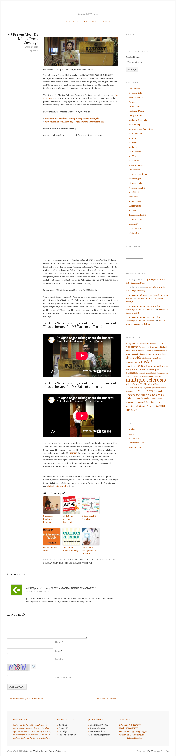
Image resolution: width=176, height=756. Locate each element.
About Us (63, 725)
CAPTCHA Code (63, 677)
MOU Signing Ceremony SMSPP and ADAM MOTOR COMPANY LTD (61, 588)
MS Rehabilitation (157, 373)
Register (132, 429)
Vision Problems (136, 219)
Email (58, 650)
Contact (106, 22)
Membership (134, 124)
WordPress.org (135, 447)
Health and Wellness (138, 111)
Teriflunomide (154, 402)
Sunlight (144, 402)
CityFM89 (152, 343)
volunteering (154, 406)
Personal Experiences (138, 174)
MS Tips (132, 156)
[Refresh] (33, 667)
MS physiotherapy (142, 373)
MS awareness (139, 363)
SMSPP (141, 391)
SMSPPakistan (156, 391)
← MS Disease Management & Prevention (25, 698)
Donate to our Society (99, 725)
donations (132, 347)
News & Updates (136, 165)
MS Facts (133, 142)
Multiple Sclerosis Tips (135, 384)
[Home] (88, 10)
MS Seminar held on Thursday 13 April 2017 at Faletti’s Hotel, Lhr (74, 121)
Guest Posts (134, 106)
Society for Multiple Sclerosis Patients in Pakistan (145, 396)
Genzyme (154, 347)
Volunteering (135, 228)
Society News (92, 559)
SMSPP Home (71, 22)
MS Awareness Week (50, 549)
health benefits (138, 350)
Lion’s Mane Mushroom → (107, 698)
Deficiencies (134, 88)
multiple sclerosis (63, 563)
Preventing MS (135, 178)
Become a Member (140, 343)
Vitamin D (133, 224)
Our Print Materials (67, 734)
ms (110, 559)
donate (162, 343)
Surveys (132, 210)
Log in (131, 434)
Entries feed (134, 438)
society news (157, 398)
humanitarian (150, 350)
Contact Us (63, 728)
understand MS (132, 406)
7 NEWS (73, 453)
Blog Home (90, 22)
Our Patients (134, 169)
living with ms (136, 357)
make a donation (153, 358)
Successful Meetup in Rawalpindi (48, 519)
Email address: (133, 57)
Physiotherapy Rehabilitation (154, 387)
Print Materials (135, 183)
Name (59, 642)
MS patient (132, 369)
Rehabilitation (135, 192)
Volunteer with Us (97, 731)
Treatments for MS (137, 215)
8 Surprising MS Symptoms (89, 517)
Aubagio (129, 343)
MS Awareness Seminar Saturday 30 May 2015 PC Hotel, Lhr (72, 118)
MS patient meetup (147, 369)
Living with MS (60, 559)
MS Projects (134, 147)
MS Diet (132, 138)
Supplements (135, 205)
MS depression (135, 133)
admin (35, 50)
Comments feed (136, 442)
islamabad (160, 353)
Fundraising (134, 102)
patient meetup (83, 563)
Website (59, 659)
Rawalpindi (130, 391)
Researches (134, 196)
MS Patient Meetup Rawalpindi (68, 519)
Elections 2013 (135, 93)
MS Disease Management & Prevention (89, 550)
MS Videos (134, 160)
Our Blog (63, 731)
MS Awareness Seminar (155, 366)
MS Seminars (77, 559)
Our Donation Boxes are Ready (70, 549)
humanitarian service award (143, 354)
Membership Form (133, 362)
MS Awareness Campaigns (141, 129)
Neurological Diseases (153, 384)
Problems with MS (137, 187)
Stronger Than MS (133, 402)
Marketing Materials (138, 120)
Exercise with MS (137, 97)
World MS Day (135, 233)
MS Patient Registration (57, 486)
